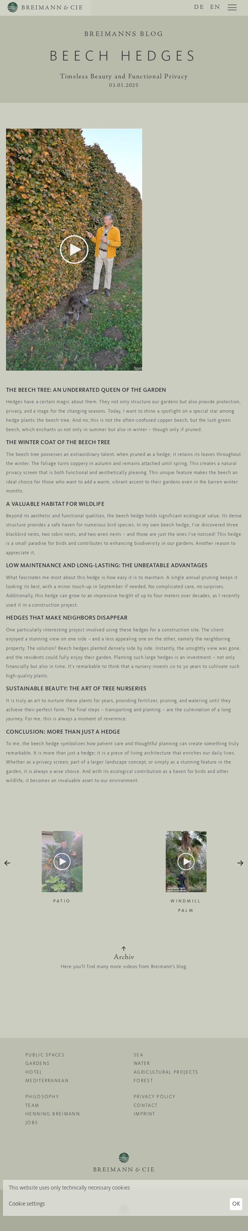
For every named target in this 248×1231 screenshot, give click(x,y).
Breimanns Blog (124, 34)
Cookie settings (27, 1203)
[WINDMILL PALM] (186, 863)
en (215, 7)
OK (236, 1203)
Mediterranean (47, 1080)
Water (142, 1063)
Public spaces (45, 1055)
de (199, 7)
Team (32, 1105)
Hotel (34, 1072)
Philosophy (42, 1096)
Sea (138, 1055)
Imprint (144, 1114)
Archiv (124, 957)
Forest (143, 1080)
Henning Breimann (52, 1114)
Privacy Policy (154, 1096)
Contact (146, 1105)
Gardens (37, 1063)
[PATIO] (62, 863)
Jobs (31, 1122)
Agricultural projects (166, 1072)
